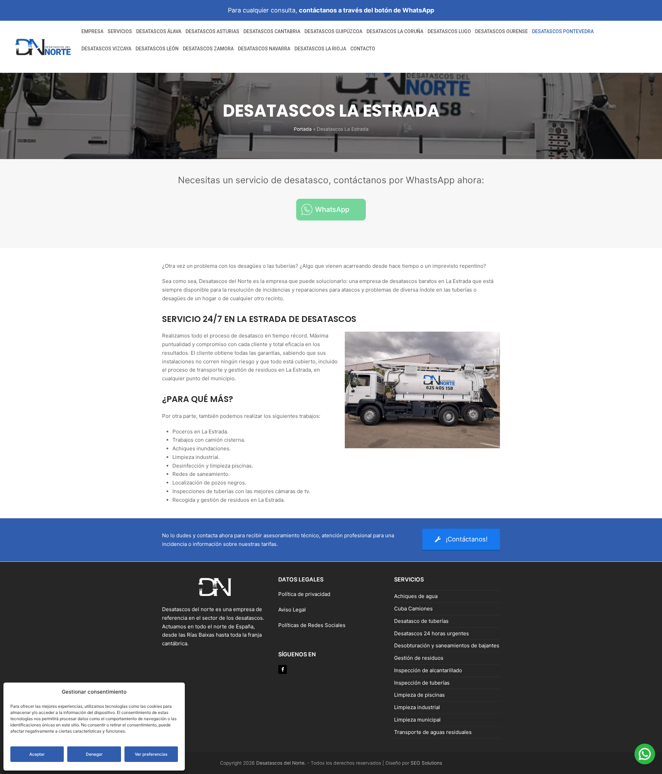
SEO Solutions (426, 763)
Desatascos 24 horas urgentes (431, 633)
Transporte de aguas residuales (433, 732)
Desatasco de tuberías (421, 621)
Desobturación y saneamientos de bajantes (446, 645)
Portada (303, 129)
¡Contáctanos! (467, 539)
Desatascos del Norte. (281, 763)
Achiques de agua (416, 596)
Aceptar (37, 754)
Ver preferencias (151, 754)
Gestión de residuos (418, 658)
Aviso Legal (292, 609)
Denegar (94, 754)
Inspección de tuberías (422, 682)
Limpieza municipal (417, 719)
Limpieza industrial (417, 707)
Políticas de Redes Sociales (311, 625)
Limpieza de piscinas (419, 695)
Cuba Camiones (413, 608)
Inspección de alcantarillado (428, 670)
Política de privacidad (304, 594)
